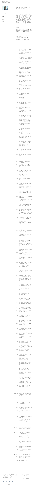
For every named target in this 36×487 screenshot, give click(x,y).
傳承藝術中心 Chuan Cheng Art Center (7, 2)
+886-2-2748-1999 (26, 475)
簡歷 (3, 16)
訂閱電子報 (27, 478)
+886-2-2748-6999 (26, 474)
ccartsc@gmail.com (27, 477)
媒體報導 (3, 23)
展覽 (3, 19)
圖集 (3, 21)
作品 (3, 18)
